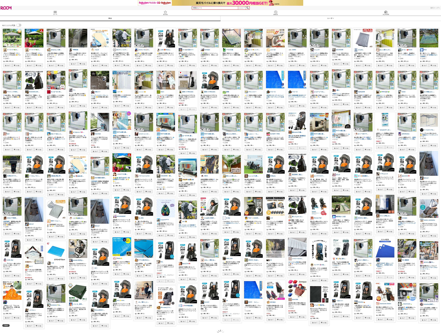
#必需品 (431, 55)
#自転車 (191, 225)
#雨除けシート (59, 139)
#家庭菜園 (295, 95)
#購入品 (290, 136)
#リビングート (314, 53)
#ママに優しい (361, 139)
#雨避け (247, 137)
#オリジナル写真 (293, 262)
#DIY (289, 95)
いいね (17, 65)
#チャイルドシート (187, 225)
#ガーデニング (275, 97)
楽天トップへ (435, 8)
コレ (8, 65)
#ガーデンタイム (277, 95)
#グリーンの (301, 97)
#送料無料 (6, 221)
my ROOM (386, 13)
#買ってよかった (184, 225)
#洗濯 (251, 137)
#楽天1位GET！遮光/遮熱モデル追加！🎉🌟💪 (121, 179)
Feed (55, 13)
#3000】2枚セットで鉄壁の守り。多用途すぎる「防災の (384, 265)
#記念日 (268, 95)
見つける (165, 13)
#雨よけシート (404, 223)
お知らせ (275, 13)
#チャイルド (235, 223)
